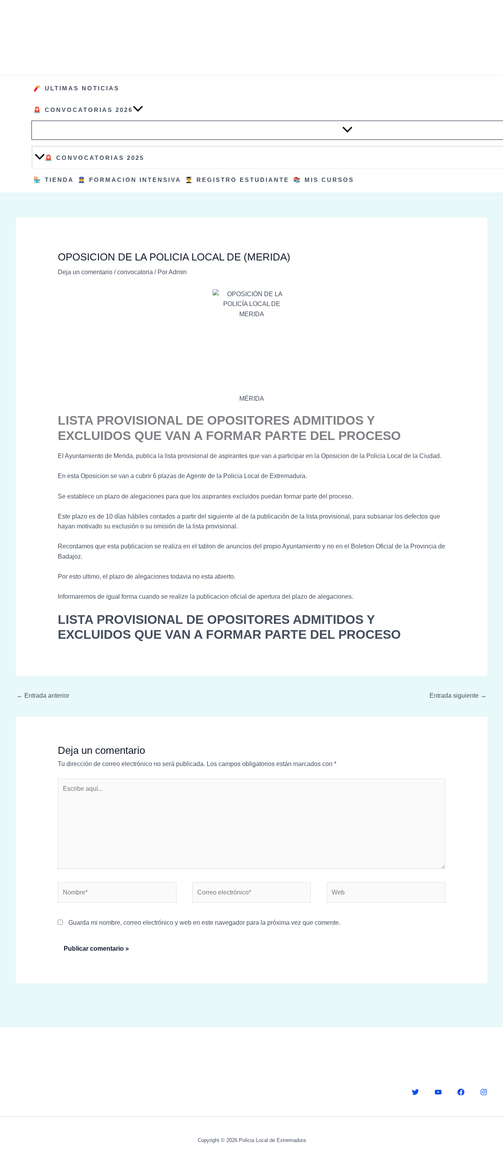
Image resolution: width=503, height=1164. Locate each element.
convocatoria (135, 272)
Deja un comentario (85, 272)
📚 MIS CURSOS (323, 179)
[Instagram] (483, 1092)
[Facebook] (460, 1092)
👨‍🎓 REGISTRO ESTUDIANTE (237, 179)
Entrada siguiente (458, 695)
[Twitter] (415, 1092)
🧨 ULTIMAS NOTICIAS (76, 88)
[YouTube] (438, 1092)
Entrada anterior (43, 695)
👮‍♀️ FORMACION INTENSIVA (129, 179)
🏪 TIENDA (53, 179)
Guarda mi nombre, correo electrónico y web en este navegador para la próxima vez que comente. (204, 922)
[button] (138, 110)
